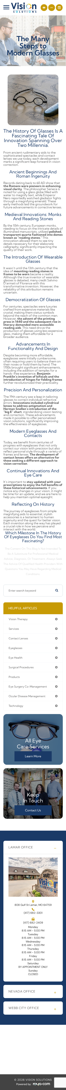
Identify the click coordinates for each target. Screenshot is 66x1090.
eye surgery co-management (28, 686)
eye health (16, 657)
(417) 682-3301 (33, 913)
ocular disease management (27, 696)
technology (16, 705)
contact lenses (18, 638)
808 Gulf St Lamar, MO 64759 (33, 904)
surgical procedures (21, 667)
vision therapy (18, 619)
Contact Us (33, 810)
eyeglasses (15, 648)
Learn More (33, 756)
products (14, 677)
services (14, 628)
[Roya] (41, 1084)
